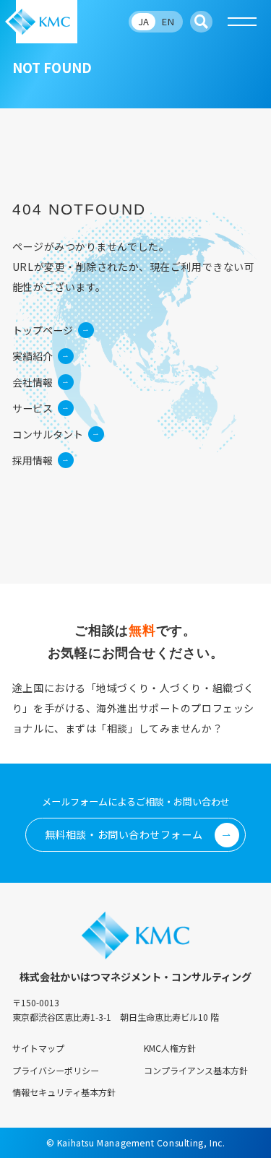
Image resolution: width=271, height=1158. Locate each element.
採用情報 (32, 460)
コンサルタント (47, 434)
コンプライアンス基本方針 (196, 1070)
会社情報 (32, 382)
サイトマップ (38, 1048)
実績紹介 (32, 356)
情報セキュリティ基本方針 (64, 1092)
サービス (32, 408)
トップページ (42, 330)
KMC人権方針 (170, 1048)
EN (167, 21)
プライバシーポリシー (55, 1070)
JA (143, 21)
